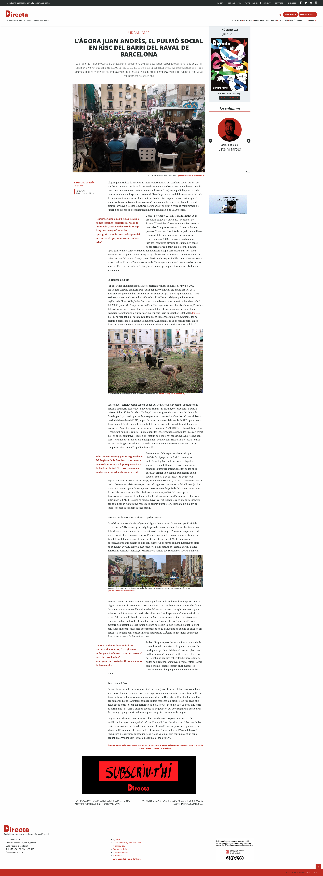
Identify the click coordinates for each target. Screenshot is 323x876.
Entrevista (283, 20)
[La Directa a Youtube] (311, 2)
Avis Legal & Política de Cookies (127, 859)
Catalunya (10, 20)
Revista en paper (120, 852)
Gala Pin (155, 745)
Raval (142, 748)
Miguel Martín (85, 182)
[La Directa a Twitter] (306, 2)
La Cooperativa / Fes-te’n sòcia (127, 843)
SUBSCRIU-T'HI (290, 14)
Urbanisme (138, 32)
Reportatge (259, 20)
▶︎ (249, 141)
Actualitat (247, 20)
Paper (311, 20)
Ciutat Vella (144, 745)
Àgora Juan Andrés (117, 745)
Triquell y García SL (162, 748)
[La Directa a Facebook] (301, 2)
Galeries (300, 20)
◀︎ (211, 141)
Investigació (271, 20)
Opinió (292, 20)
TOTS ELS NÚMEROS (229, 97)
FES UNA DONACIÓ (307, 14)
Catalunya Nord (37, 20)
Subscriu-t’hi (119, 846)
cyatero (79, 186)
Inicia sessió (292, 3)
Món (47, 20)
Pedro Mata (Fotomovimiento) (192, 175)
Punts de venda (251, 3)
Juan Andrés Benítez (169, 745)
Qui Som (220, 3)
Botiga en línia (234, 3)
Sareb (148, 748)
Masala (183, 745)
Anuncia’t (267, 3)
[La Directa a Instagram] (316, 2)
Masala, (196, 313)
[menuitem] (10, 20)
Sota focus (237, 20)
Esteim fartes (229, 149)
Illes (28, 20)
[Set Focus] (280, 15)
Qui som (117, 839)
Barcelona (132, 745)
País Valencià (20, 20)
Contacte (279, 3)
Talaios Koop (301, 872)
